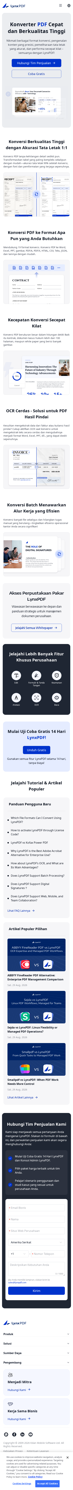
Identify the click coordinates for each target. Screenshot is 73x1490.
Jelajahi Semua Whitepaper (34, 628)
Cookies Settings (22, 1483)
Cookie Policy (35, 1476)
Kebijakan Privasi (13, 1451)
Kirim (36, 1291)
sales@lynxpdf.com (17, 1282)
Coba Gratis (36, 74)
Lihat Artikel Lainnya (20, 1097)
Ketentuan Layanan (38, 1451)
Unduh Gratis (36, 750)
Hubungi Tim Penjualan (34, 63)
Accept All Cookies (47, 1483)
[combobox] (34, 1242)
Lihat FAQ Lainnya (18, 911)
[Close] (67, 1457)
